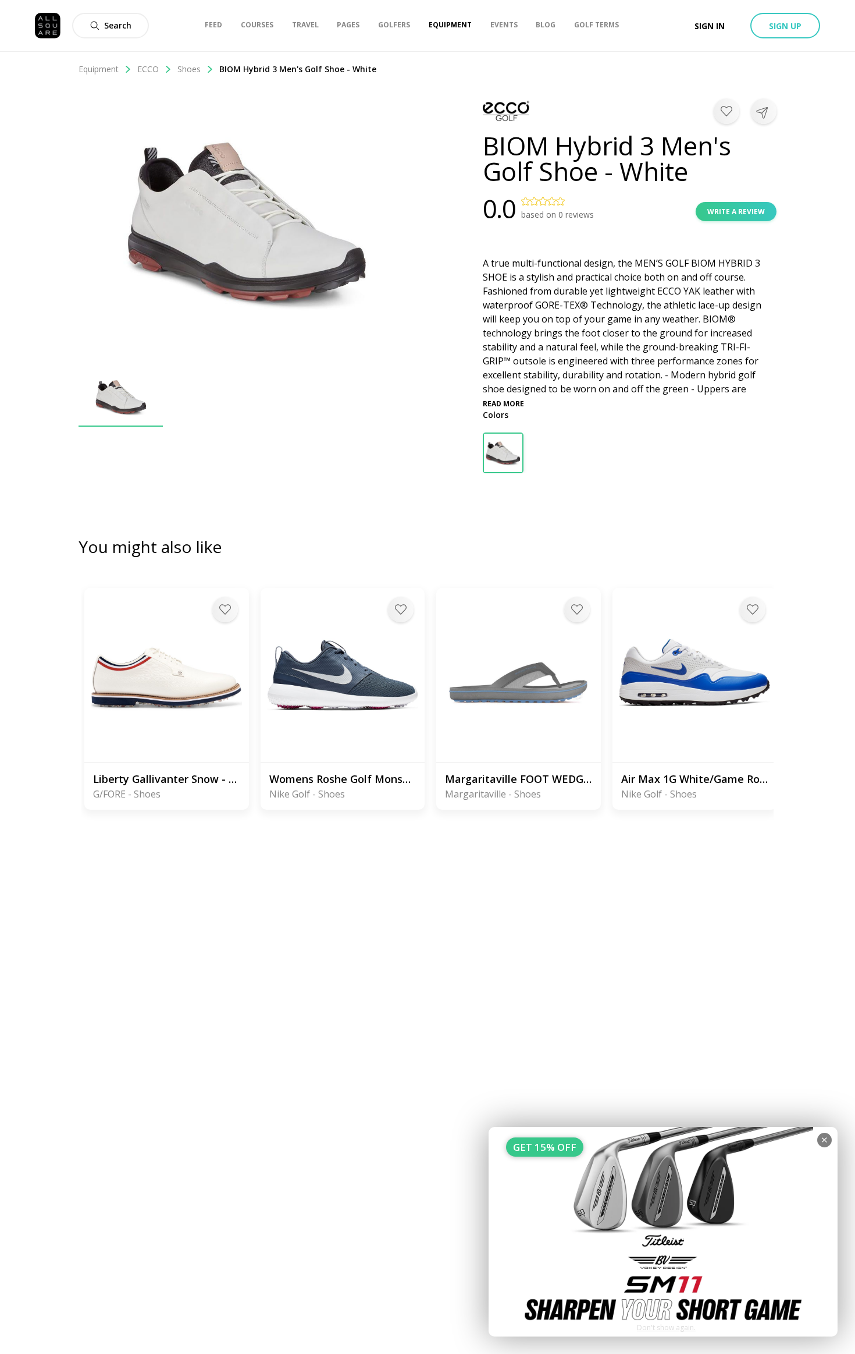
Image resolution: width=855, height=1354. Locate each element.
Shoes (189, 69)
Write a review (736, 212)
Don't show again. (666, 1327)
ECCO (148, 69)
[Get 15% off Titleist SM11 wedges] (663, 1232)
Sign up (785, 25)
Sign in (709, 25)
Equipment (99, 69)
